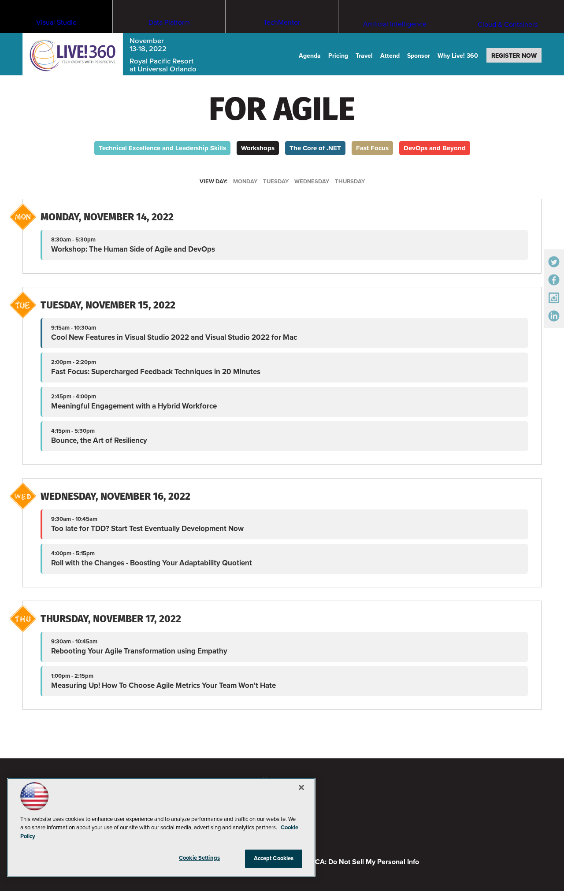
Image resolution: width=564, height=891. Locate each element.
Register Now (514, 55)
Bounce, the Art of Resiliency (99, 440)
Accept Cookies (274, 858)
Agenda (310, 55)
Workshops (258, 148)
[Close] (301, 787)
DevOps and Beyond (435, 148)
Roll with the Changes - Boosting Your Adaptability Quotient (151, 563)
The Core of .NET (315, 148)
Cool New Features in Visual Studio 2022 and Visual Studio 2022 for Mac (174, 337)
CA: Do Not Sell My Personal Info (367, 862)
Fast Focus (372, 148)
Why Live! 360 (458, 55)
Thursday (350, 181)
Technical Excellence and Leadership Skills (162, 148)
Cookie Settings (199, 857)
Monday (245, 181)
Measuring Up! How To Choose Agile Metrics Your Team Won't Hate (163, 685)
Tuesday (276, 181)
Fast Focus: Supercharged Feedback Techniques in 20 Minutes (155, 371)
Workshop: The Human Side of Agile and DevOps (133, 249)
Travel (364, 55)
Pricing (338, 55)
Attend (390, 55)
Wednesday (311, 181)
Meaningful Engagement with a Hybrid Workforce (134, 406)
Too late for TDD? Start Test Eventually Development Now (147, 528)
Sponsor (418, 55)
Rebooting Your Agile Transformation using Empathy (139, 651)
